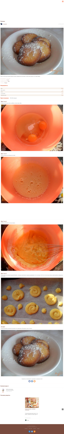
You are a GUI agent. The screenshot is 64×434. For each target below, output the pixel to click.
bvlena (3, 392)
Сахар (2, 91)
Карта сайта (30, 428)
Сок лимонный (3, 93)
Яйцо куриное (3, 90)
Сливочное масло (3, 95)
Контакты (34, 428)
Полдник (5, 82)
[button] (63, 1)
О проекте (26, 428)
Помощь (38, 428)
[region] (32, 11)
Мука (9, 81)
